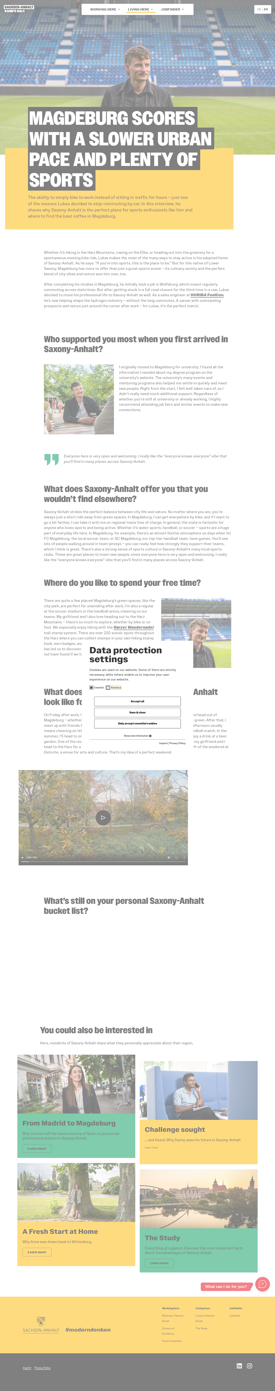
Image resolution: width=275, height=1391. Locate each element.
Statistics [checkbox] (116, 687)
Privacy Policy (177, 743)
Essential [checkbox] (99, 687)
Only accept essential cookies (137, 723)
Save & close (137, 712)
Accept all (137, 701)
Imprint (163, 743)
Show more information (136, 735)
